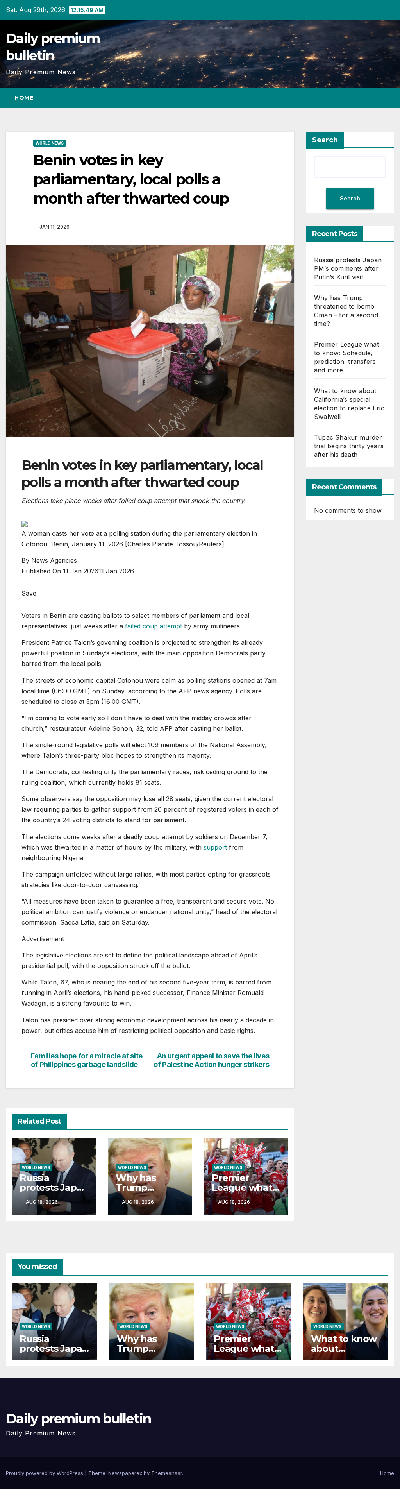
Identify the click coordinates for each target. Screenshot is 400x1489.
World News (50, 143)
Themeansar (166, 1473)
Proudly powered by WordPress (45, 1473)
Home (23, 97)
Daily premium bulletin (78, 1418)
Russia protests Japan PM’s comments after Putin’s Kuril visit (348, 268)
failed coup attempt (153, 626)
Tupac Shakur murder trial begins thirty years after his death (349, 445)
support (215, 847)
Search (325, 140)
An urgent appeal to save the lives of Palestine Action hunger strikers (211, 1060)
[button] (374, 98)
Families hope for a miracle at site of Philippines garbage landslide (87, 1060)
